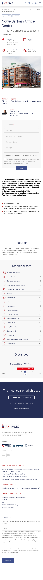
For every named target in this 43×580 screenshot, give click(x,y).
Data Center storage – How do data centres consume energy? (21, 488)
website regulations (8, 507)
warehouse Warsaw (21, 409)
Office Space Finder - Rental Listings (13, 474)
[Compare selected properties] (32, 3)
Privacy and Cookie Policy (10, 505)
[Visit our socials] (3, 455)
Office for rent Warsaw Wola (21, 403)
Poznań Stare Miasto (30, 9)
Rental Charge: (32, 49)
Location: (9, 39)
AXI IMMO (4, 9)
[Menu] (40, 3)
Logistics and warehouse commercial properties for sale (19, 479)
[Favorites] (29, 3)
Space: (30, 39)
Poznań (23, 9)
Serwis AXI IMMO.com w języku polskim (14, 497)
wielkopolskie (16, 9)
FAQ (3, 502)
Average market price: (12, 49)
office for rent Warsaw (21, 397)
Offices (9, 9)
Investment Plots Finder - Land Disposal (14, 476)
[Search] (26, 3)
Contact (4, 499)
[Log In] (36, 3)
